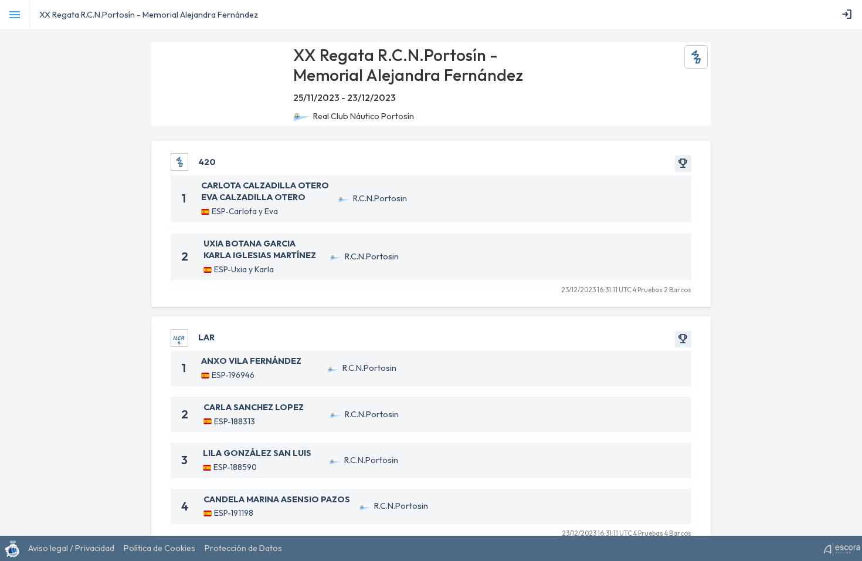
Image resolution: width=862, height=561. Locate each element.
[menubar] (849, 14)
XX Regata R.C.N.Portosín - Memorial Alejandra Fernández (148, 14)
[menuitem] (849, 14)
